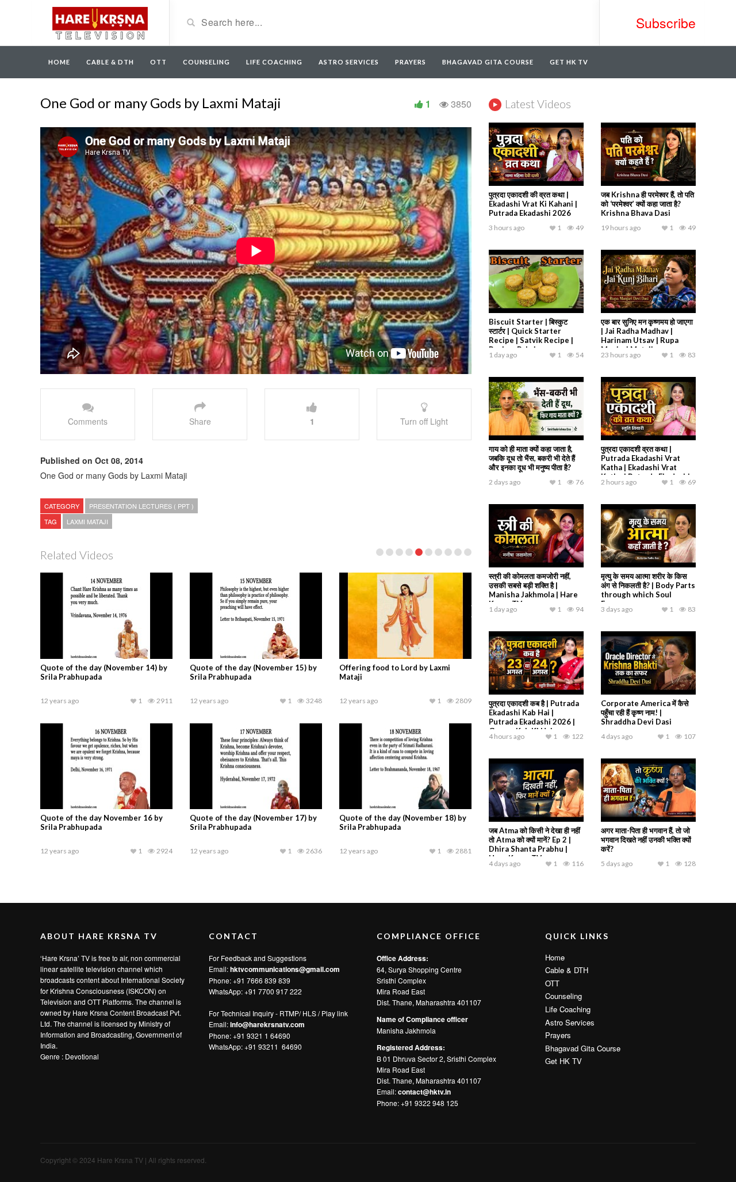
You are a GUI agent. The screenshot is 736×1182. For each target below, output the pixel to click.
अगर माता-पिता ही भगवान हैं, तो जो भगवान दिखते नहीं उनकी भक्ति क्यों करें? (646, 839)
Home (59, 62)
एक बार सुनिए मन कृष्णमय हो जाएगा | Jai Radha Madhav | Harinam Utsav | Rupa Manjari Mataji (647, 335)
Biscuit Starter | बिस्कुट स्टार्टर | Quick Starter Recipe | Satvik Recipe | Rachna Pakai (531, 335)
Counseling (206, 62)
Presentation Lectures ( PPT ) (141, 505)
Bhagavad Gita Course (488, 62)
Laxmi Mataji (87, 521)
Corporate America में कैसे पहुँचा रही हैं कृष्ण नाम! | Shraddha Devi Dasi (645, 712)
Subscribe (666, 22)
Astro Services (349, 62)
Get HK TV (569, 62)
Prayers (410, 62)
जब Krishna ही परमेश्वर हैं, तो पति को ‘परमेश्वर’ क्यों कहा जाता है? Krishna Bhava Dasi (647, 204)
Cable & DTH (110, 62)
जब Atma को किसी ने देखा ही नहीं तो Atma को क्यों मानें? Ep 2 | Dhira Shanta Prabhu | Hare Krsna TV (534, 844)
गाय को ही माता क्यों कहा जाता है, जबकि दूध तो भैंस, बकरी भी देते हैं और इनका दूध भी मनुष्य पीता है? (532, 458)
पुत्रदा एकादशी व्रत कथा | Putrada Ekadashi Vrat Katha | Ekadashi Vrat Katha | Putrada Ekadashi (645, 462)
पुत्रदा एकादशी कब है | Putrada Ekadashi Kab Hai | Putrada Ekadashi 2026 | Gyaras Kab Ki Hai (534, 717)
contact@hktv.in (424, 1091)
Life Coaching (274, 62)
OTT (158, 62)
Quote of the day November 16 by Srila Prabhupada (101, 822)
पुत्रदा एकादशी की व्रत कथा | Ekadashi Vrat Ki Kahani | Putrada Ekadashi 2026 (533, 204)
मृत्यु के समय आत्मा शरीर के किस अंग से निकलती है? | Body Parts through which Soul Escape (648, 589)
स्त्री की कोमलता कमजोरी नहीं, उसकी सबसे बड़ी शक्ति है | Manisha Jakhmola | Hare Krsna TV (533, 589)
